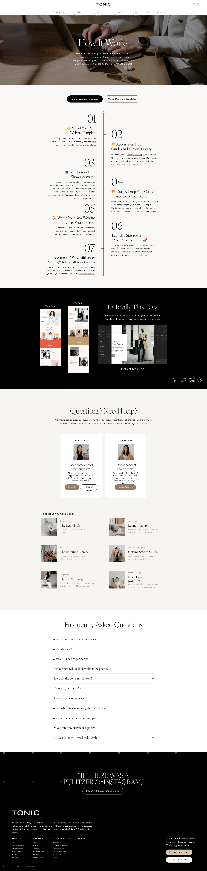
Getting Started (134, 154)
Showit (92, 185)
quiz (94, 141)
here (70, 145)
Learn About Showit (132, 369)
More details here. (86, 273)
